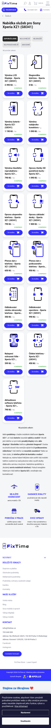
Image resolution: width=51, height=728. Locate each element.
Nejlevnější (25, 39)
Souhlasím (25, 721)
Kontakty (6, 589)
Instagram (7, 647)
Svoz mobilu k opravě (11, 609)
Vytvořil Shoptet (15, 676)
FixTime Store (19, 662)
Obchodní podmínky (11, 573)
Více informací (21, 706)
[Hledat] (25, 3)
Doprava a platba (10, 568)
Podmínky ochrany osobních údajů (17, 581)
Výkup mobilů (8, 617)
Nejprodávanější (11, 45)
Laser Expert (32, 662)
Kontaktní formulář (12, 654)
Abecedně (26, 45)
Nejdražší (37, 39)
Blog (4, 604)
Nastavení (25, 712)
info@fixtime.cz (9, 628)
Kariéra (5, 585)
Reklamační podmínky (11, 577)
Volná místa (7, 600)
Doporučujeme (10, 39)
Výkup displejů (8, 613)
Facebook (7, 643)
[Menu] (47, 3)
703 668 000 (8, 632)
